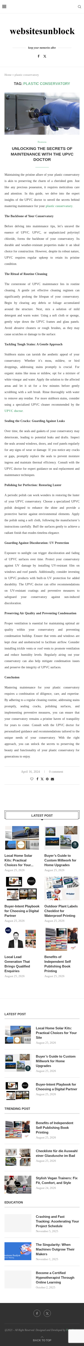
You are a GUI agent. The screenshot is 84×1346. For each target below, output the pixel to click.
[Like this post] (31, 779)
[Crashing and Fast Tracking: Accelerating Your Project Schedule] (17, 1223)
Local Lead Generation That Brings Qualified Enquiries (17, 964)
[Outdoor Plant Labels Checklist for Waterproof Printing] (62, 888)
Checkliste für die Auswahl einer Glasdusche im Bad (57, 1153)
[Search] (79, 6)
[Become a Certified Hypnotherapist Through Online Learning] (17, 1279)
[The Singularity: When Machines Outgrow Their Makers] (17, 1251)
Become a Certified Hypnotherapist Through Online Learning (55, 1277)
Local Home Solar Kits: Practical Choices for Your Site (56, 1032)
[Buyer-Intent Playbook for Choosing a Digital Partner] (22, 888)
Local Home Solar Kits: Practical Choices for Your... (18, 860)
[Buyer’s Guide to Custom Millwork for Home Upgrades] (62, 838)
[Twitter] (44, 56)
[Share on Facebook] (37, 779)
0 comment (56, 771)
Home (8, 74)
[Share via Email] (52, 779)
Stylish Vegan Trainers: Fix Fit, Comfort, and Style (57, 1180)
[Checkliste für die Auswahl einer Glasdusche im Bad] (17, 1157)
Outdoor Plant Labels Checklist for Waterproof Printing (61, 911)
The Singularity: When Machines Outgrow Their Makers (55, 1249)
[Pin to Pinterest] (47, 779)
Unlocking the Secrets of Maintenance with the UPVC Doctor (42, 154)
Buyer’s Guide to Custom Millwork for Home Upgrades (60, 860)
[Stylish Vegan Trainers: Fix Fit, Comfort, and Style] (17, 1185)
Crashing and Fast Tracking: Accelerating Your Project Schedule (57, 1221)
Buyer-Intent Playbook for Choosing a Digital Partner (21, 911)
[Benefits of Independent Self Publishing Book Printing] (62, 939)
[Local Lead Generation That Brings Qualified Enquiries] (22, 939)
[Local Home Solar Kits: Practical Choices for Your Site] (22, 838)
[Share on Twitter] (42, 779)
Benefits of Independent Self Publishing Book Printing (57, 964)
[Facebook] (38, 56)
